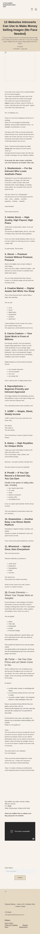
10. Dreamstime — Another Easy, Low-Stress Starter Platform (19, 522)
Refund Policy (23, 927)
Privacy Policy (9, 923)
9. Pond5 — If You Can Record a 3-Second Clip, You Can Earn (18, 475)
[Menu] (36, 9)
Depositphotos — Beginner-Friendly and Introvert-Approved (17, 389)
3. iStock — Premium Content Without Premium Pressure (19, 257)
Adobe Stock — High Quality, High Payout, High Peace (19, 220)
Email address (9, 868)
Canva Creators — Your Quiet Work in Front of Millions (19, 336)
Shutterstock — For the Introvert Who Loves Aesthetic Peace (19, 171)
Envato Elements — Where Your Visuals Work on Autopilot (19, 595)
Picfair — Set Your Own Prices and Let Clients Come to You (19, 662)
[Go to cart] (32, 9)
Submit (20, 877)
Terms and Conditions (11, 925)
